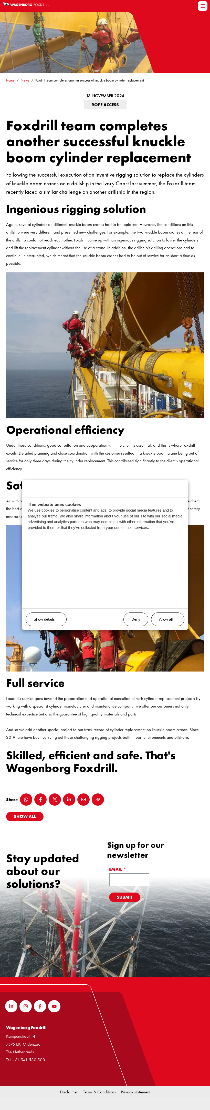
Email (117, 869)
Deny (135, 619)
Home (10, 80)
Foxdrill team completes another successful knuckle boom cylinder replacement (89, 80)
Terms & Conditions (99, 1092)
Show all (25, 816)
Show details (44, 619)
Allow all (166, 619)
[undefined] (202, 6)
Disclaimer (69, 1092)
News (25, 80)
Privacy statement (135, 1092)
